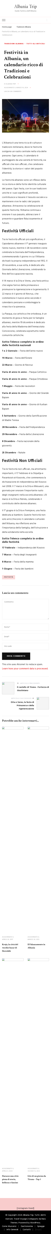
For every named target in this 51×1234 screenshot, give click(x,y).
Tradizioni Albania (14, 44)
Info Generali (12, 1229)
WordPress (35, 1223)
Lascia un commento (12, 91)
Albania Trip (25, 7)
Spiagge (41, 1226)
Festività (8, 577)
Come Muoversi (9, 1226)
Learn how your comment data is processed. (25, 669)
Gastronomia (27, 1226)
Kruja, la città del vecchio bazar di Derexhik (10, 947)
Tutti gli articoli (35, 44)
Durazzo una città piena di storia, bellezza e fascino (10, 1179)
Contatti (27, 1229)
